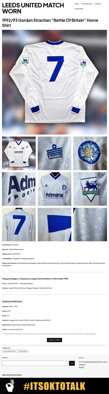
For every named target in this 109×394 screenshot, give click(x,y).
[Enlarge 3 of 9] (105, 139)
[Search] (72, 363)
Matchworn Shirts (9, 351)
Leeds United (23, 351)
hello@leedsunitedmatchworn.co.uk (95, 362)
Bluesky (81, 367)
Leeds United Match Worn (33, 8)
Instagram (82, 364)
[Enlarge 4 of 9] (33, 174)
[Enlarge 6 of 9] (105, 174)
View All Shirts (54, 340)
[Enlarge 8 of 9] (69, 210)
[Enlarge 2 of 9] (69, 139)
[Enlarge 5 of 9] (69, 174)
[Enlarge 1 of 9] (33, 139)
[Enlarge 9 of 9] (105, 210)
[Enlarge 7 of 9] (33, 210)
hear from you (90, 334)
